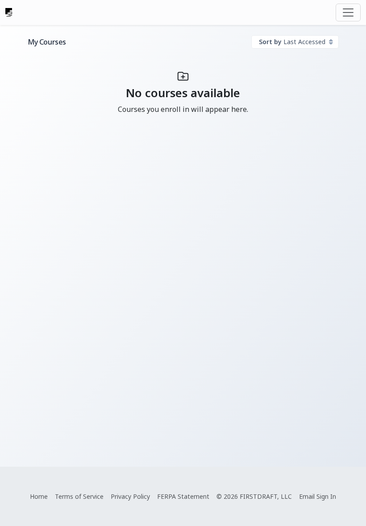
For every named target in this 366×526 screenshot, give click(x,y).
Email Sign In (317, 496)
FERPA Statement (183, 496)
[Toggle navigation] (348, 12)
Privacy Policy (130, 496)
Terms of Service (79, 496)
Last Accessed (293, 41)
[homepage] (8, 12)
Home (39, 496)
